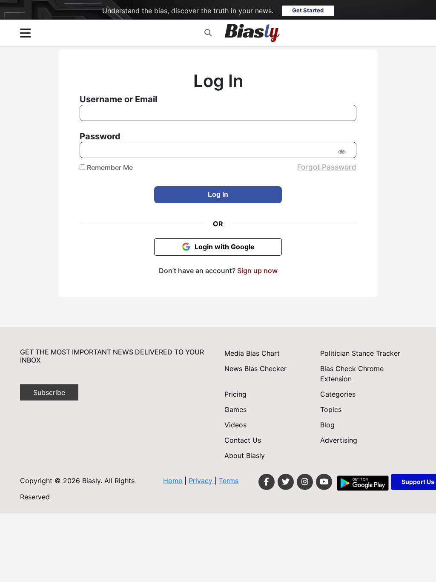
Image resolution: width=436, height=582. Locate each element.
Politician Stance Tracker (360, 353)
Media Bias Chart (252, 353)
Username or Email (118, 99)
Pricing (235, 394)
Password (100, 136)
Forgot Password (326, 167)
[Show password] (342, 152)
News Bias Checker (255, 368)
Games (235, 409)
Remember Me (109, 167)
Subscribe (49, 392)
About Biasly (244, 455)
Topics (330, 409)
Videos (235, 425)
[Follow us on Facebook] (266, 482)
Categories (338, 394)
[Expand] (25, 33)
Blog (327, 425)
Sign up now (257, 270)
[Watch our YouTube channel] (324, 482)
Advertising (338, 440)
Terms (228, 480)
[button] (208, 33)
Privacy (202, 480)
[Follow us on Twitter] (286, 482)
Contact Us (242, 440)
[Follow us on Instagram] (305, 482)
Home (172, 480)
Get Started (308, 10)
